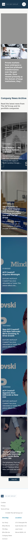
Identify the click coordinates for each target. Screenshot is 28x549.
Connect (4, 539)
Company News (7, 535)
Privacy (3, 506)
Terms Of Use (5, 509)
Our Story (5, 522)
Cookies (3, 502)
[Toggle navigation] (24, 4)
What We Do (6, 526)
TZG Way (5, 529)
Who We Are (6, 532)
